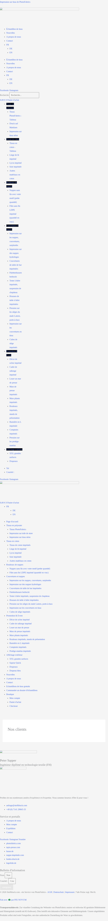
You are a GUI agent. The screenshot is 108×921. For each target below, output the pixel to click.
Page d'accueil (12, 521)
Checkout (13, 706)
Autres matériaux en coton (14, 175)
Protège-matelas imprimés (20, 651)
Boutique (10, 694)
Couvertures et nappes (15, 576)
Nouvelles (10, 33)
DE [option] (14, 510)
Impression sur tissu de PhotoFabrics (15, 2)
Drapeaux (13, 461)
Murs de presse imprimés (13, 391)
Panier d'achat (15, 702)
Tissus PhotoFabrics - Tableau (15, 116)
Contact (9, 41)
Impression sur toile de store (21, 533)
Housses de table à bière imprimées (14, 300)
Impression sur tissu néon (19, 537)
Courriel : (4, 881)
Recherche (4, 95)
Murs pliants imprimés (18, 635)
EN (10, 52)
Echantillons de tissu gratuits (18, 686)
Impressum (69, 892)
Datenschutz (58, 892)
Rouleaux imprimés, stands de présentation (27, 639)
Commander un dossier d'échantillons (21, 690)
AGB (49, 892)
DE (10, 48)
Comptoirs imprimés (17, 647)
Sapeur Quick (15, 663)
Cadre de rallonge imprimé (13, 371)
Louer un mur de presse (19, 627)
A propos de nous (13, 37)
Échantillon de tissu (14, 29)
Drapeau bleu (15, 671)
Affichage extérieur (14, 449)
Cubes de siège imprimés (13, 343)
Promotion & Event (14, 616)
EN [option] (14, 514)
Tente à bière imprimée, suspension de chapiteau (29, 596)
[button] (14, 106)
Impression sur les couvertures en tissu (25, 608)
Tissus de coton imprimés (19, 545)
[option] (60, 511)
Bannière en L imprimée (19, 643)
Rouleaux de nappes (14, 565)
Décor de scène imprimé (19, 619)
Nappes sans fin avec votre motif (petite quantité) (29, 568)
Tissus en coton (12, 139)
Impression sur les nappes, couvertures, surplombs (30, 580)
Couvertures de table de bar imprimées (15, 265)
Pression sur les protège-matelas (14, 442)
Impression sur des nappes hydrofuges (15, 253)
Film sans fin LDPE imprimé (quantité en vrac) (14, 214)
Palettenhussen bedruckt (19, 592)
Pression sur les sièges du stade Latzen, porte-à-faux (31, 604)
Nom (2, 875)
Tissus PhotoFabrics (17, 529)
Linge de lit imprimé (17, 549)
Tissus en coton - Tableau (13, 147)
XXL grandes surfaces (18, 659)
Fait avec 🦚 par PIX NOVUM (13, 900)
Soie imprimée (15, 167)
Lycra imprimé (15, 163)
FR (7, 45)
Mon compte (14, 698)
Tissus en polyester (14, 525)
